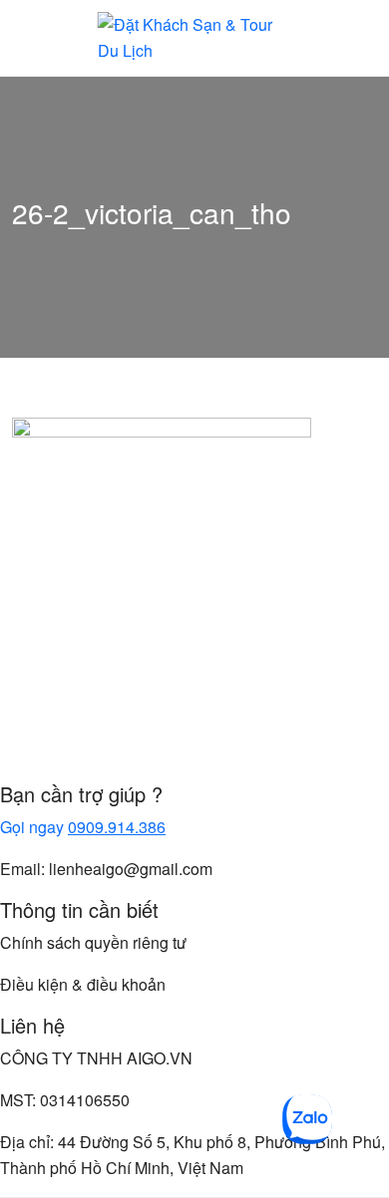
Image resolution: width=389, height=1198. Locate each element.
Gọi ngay (83, 826)
